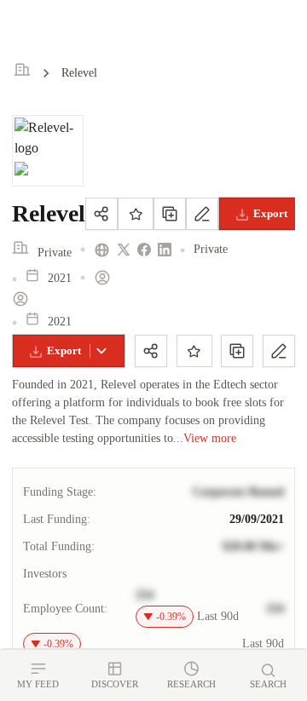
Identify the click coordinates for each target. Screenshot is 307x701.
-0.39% (171, 617)
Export (64, 350)
